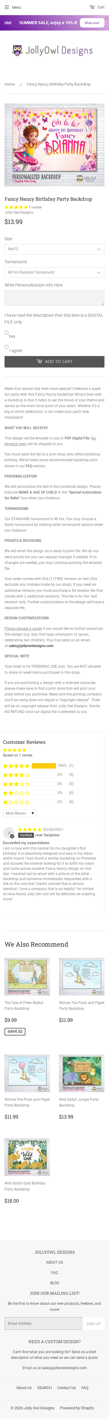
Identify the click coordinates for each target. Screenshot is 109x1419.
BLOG (54, 1283)
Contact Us (66, 1387)
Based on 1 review (17, 755)
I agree (15, 350)
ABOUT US (54, 1262)
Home (10, 84)
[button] (16, 207)
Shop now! (92, 22)
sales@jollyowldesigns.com (31, 646)
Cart (100, 7)
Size (8, 238)
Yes (11, 336)
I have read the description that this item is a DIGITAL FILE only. (54, 318)
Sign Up (94, 1323)
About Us (24, 1387)
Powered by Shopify (77, 1408)
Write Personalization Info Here (34, 285)
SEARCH (44, 1387)
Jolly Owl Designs (39, 1408)
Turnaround (16, 261)
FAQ (29, 466)
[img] (30, 830)
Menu (16, 7)
